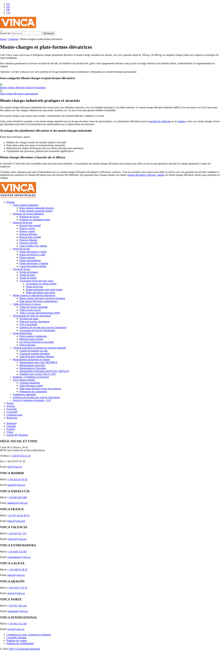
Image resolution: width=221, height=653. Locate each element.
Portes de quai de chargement (34, 321)
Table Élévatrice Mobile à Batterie (36, 356)
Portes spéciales (27, 344)
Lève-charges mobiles (24, 379)
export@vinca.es (15, 629)
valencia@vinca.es (16, 539)
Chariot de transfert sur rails (33, 350)
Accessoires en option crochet (41, 283)
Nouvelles (11, 409)
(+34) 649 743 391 (17, 551)
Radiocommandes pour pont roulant (44, 289)
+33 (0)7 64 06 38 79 (18, 515)
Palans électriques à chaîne (33, 251)
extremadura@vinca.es (19, 557)
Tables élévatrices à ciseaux (27, 304)
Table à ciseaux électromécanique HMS (39, 312)
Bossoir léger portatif (30, 225)
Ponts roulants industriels (25, 205)
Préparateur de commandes (33, 391)
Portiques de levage (29, 216)
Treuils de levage (21, 269)
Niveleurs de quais (28, 318)
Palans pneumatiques (30, 260)
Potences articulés (28, 243)
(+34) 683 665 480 (17, 497)
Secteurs (10, 406)
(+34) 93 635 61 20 (20, 455)
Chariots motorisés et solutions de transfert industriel (39, 347)
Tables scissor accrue (30, 310)
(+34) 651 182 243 (17, 605)
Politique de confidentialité (20, 643)
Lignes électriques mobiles (32, 266)
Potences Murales (28, 234)
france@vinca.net (16, 521)
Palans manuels (27, 257)
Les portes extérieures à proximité (36, 342)
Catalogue (13, 39)
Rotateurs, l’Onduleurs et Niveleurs (31, 377)
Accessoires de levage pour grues (36, 280)
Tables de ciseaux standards (33, 307)
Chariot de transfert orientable (34, 353)
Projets (9, 403)
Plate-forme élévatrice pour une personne (40, 388)
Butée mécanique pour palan (40, 292)
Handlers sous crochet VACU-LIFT (37, 374)
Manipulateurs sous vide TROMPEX (38, 362)
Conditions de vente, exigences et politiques (28, 634)
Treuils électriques (28, 272)
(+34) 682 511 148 (17, 623)
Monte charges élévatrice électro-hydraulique (23, 87)
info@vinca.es (14, 466)
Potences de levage (22, 222)
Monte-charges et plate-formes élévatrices (34, 295)
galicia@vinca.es (16, 575)
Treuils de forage (28, 277)
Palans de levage (21, 248)
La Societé (11, 412)
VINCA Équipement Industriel (24, 648)
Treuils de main (27, 275)
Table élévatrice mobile (31, 385)
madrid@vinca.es (16, 485)
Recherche (11, 417)
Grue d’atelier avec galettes (33, 245)
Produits (10, 202)
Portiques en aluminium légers (34, 219)
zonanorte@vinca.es (17, 611)
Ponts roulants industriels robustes (36, 208)
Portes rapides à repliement (33, 336)
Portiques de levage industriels (28, 213)
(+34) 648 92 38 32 (17, 569)
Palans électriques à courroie (33, 263)
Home (3, 39)
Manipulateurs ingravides (32, 365)
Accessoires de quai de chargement (37, 330)
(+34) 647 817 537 (17, 533)
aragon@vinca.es (16, 593)
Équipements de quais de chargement (32, 315)
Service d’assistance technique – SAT (32, 400)
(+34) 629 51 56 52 (17, 587)
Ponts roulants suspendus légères (36, 210)
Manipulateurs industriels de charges (31, 359)
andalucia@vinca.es (17, 502)
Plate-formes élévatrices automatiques (19, 93)
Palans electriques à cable (32, 254)
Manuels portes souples (31, 339)
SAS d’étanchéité (28, 324)
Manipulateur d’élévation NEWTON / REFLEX (44, 371)
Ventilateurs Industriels (24, 394)
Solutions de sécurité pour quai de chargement (42, 327)
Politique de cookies (16, 640)
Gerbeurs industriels (29, 382)
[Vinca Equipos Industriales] (18, 27)
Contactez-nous (14, 414)
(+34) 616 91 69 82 (17, 479)
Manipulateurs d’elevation (32, 368)
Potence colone (27, 228)
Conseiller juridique (16, 637)
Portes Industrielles (22, 333)
